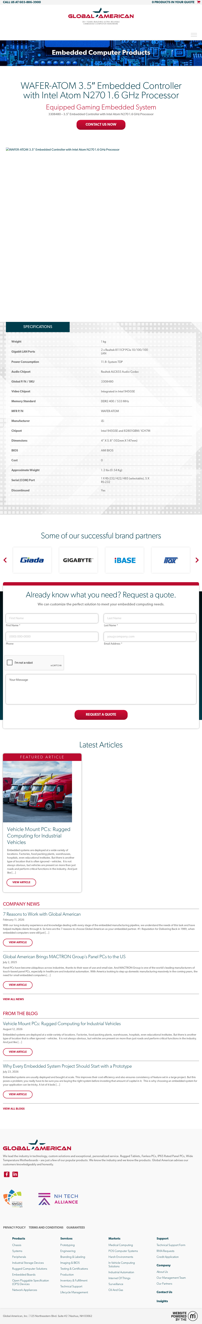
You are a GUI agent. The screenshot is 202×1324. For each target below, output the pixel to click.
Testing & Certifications (74, 1268)
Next (197, 560)
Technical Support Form (171, 1245)
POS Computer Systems (123, 1251)
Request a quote (101, 715)
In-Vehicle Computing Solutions (121, 1265)
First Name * (13, 625)
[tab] (38, 327)
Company (164, 1265)
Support (162, 1238)
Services (66, 1238)
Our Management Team (171, 1278)
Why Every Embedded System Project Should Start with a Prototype (67, 1066)
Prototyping (67, 1245)
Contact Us (164, 1292)
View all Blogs (14, 1108)
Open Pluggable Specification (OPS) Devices (30, 1282)
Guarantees (75, 1227)
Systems (17, 1251)
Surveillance (115, 1284)
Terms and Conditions (46, 1227)
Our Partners (164, 1283)
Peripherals (19, 1257)
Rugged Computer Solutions (29, 1268)
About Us (162, 1272)
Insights (162, 1301)
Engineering (68, 1251)
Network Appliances (24, 1290)
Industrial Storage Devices (28, 1263)
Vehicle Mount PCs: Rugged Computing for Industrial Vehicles (38, 836)
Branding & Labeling (72, 1257)
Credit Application (168, 1257)
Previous (5, 560)
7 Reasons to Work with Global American (42, 914)
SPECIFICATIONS (37, 327)
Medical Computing (120, 1245)
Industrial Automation (121, 1272)
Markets (114, 1238)
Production (67, 1274)
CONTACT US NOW (101, 125)
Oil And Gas (115, 1290)
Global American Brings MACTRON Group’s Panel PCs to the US (64, 957)
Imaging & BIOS (70, 1263)
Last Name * (111, 625)
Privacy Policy (14, 1227)
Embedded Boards (24, 1274)
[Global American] (101, 12)
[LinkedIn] (15, 1174)
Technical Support (71, 1286)
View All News (13, 999)
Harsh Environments (120, 1257)
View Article (21, 882)
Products (18, 1238)
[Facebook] (6, 1174)
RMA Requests (165, 1251)
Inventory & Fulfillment (73, 1280)
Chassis (16, 1245)
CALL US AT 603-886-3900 (22, 2)
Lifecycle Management (74, 1292)
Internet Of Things (119, 1278)
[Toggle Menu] (194, 35)
